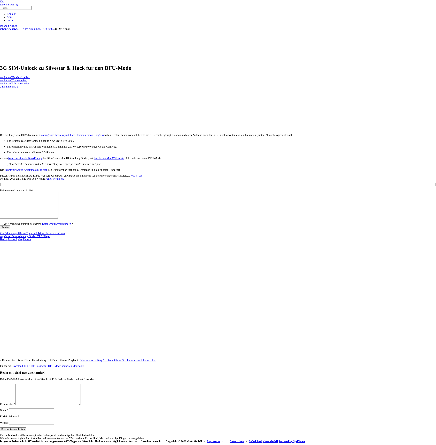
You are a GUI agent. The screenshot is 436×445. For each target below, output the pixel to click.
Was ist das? (137, 175)
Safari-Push (255, 441)
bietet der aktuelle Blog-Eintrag (25, 158)
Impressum (213, 441)
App (9, 17)
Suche (10, 20)
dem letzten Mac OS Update (109, 158)
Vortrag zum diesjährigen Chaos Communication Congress (72, 135)
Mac (20, 239)
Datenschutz (237, 441)
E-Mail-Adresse (9, 416)
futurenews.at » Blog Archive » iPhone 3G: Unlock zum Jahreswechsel (118, 360)
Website (4, 422)
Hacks (3, 239)
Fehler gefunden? (54, 178)
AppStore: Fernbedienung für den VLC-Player (25, 236)
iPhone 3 (12, 239)
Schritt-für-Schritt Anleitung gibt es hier (26, 169)
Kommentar (7, 404)
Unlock (27, 239)
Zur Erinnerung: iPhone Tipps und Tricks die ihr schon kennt (32, 233)
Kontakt (11, 13)
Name (4, 410)
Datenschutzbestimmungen (56, 223)
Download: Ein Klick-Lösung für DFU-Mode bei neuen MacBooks (47, 365)
